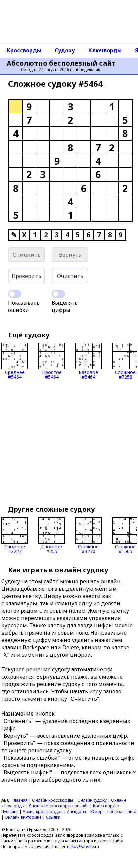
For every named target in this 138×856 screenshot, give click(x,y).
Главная (20, 800)
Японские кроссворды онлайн (59, 806)
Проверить (26, 276)
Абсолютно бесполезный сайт (61, 63)
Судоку (65, 50)
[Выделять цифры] (58, 294)
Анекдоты (76, 811)
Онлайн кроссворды (52, 800)
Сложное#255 (51, 548)
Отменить (27, 254)
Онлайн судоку (92, 800)
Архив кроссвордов (43, 811)
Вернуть (70, 254)
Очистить (70, 276)
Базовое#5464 (88, 374)
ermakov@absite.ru (80, 846)
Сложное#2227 (14, 548)
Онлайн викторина (23, 817)
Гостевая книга (121, 811)
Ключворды (105, 50)
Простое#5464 (52, 374)
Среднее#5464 (15, 374)
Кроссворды (24, 50)
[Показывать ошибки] (14, 294)
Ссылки (53, 817)
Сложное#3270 (88, 548)
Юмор (96, 811)
